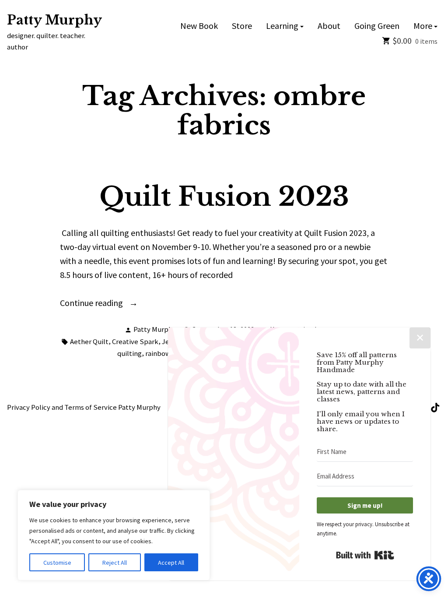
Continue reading (104, 303)
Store (242, 26)
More (422, 26)
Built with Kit (365, 555)
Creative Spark (135, 341)
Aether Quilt (89, 341)
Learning (282, 26)
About (329, 26)
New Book (199, 26)
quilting (129, 353)
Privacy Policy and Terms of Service (62, 407)
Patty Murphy (54, 20)
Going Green (376, 26)
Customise (57, 562)
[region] (114, 535)
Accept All (171, 562)
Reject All (114, 562)
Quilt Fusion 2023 (224, 196)
